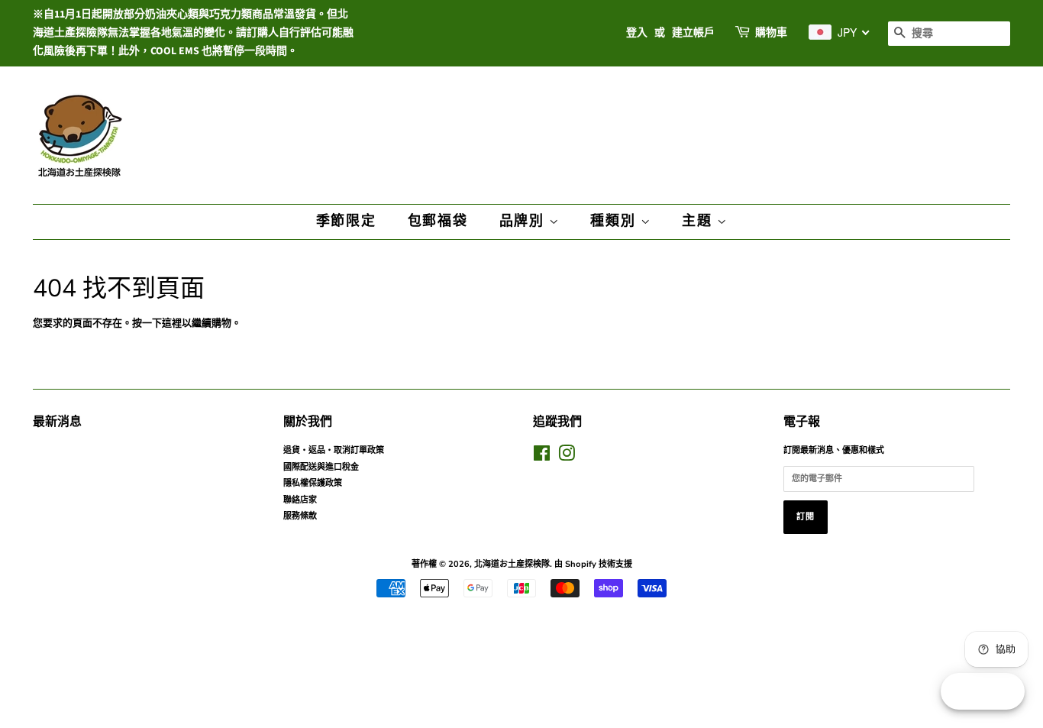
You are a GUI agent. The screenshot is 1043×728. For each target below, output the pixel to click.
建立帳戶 (693, 32)
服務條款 (300, 516)
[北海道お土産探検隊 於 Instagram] (566, 457)
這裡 (172, 323)
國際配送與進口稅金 (321, 467)
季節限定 (346, 221)
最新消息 (57, 421)
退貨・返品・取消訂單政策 (333, 450)
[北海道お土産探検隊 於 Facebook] (542, 457)
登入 (636, 32)
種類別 (615, 221)
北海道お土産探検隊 (512, 564)
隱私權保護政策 (312, 483)
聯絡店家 (300, 500)
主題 (699, 221)
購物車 (771, 32)
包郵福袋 (438, 221)
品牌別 (524, 221)
